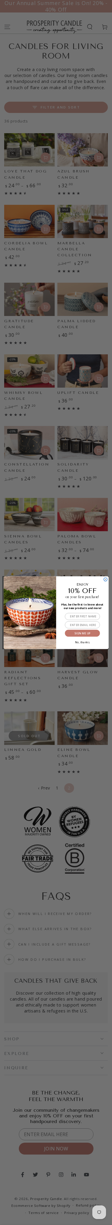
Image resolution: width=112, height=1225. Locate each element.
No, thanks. (82, 641)
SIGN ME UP (82, 633)
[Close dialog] (105, 579)
